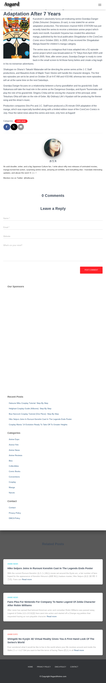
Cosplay (12, 482)
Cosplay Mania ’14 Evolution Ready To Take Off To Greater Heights (38, 424)
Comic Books (14, 471)
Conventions (14, 477)
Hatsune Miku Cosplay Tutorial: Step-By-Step (28, 403)
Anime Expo (14, 439)
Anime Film (14, 445)
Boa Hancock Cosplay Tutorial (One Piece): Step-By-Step (34, 414)
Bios (11, 461)
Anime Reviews (15, 455)
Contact (12, 507)
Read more (27, 579)
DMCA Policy (14, 518)
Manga (12, 487)
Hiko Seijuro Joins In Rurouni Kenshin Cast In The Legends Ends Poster (40, 419)
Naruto (12, 493)
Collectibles (14, 466)
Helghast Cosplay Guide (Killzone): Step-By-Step (30, 408)
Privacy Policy (15, 513)
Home (30, 667)
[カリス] (53, 147)
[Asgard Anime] (13, 4)
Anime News (21, 121)
